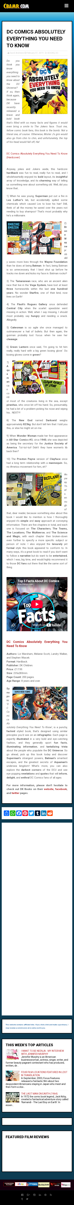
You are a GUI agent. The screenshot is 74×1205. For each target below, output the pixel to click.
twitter (15, 793)
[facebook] (22, 1194)
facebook (61, 789)
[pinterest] (45, 1194)
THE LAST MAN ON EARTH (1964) (39, 1093)
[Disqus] (37, 872)
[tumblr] (22, 1199)
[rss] (51, 1194)
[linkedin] (40, 1194)
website (49, 789)
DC (57, 53)
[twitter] (27, 1199)
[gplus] (28, 1194)
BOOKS (51, 53)
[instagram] (34, 1194)
